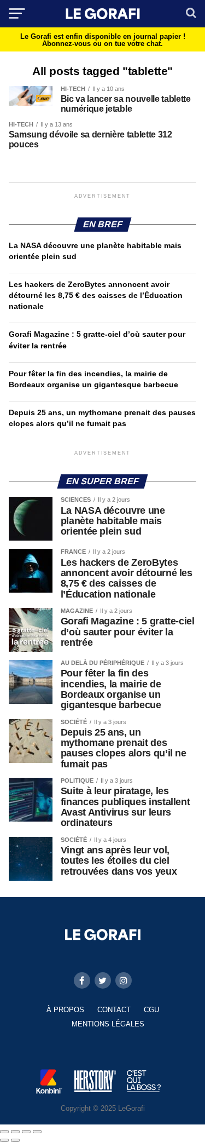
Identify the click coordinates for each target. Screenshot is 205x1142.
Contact (114, 1010)
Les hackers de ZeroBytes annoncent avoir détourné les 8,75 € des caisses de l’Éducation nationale (96, 295)
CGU (151, 1010)
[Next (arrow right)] (15, 1140)
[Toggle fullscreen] (26, 1131)
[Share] (15, 1131)
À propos (65, 1010)
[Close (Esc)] (4, 1131)
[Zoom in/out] (37, 1131)
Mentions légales (108, 1024)
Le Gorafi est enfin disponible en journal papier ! (102, 40)
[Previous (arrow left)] (4, 1140)
